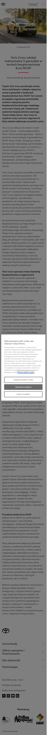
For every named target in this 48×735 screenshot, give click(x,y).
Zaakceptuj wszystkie (23, 387)
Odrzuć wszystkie (23, 394)
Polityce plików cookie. (26, 372)
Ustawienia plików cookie (23, 380)
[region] (23, 367)
